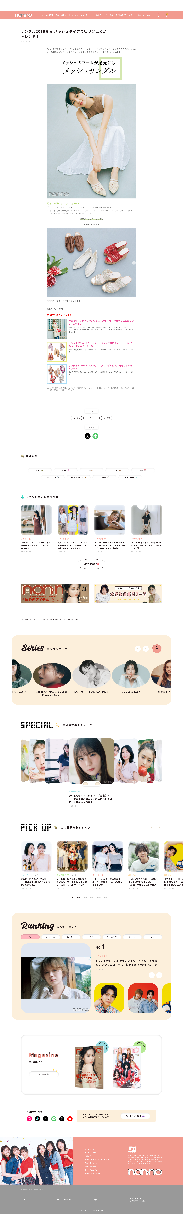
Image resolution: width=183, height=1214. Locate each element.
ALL (30, 937)
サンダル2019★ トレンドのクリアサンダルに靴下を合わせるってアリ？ (100, 367)
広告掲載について (91, 1163)
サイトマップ (89, 1149)
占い (148, 15)
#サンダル (76, 418)
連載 (57, 15)
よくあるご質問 (90, 1153)
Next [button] (134, 263)
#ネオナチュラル (91, 418)
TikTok (37, 1118)
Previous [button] (49, 263)
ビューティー (86, 15)
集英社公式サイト (91, 1170)
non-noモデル (47, 15)
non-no (145, 1172)
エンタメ (141, 15)
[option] (91, 263)
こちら (148, 1163)
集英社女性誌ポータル (93, 1173)
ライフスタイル (121, 15)
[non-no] (23, 15)
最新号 (63, 15)
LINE (95, 436)
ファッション (73, 15)
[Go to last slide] (138, 649)
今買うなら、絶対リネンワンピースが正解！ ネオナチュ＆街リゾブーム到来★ (101, 322)
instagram (29, 1118)
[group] (56, 978)
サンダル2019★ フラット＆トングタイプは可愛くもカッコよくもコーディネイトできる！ (100, 345)
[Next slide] (146, 649)
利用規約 (88, 1156)
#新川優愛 (106, 418)
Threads (61, 1118)
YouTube (70, 1118)
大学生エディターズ (100, 15)
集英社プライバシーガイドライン (97, 1159)
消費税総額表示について (93, 1166)
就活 (111, 15)
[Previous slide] (85, 783)
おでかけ (132, 15)
